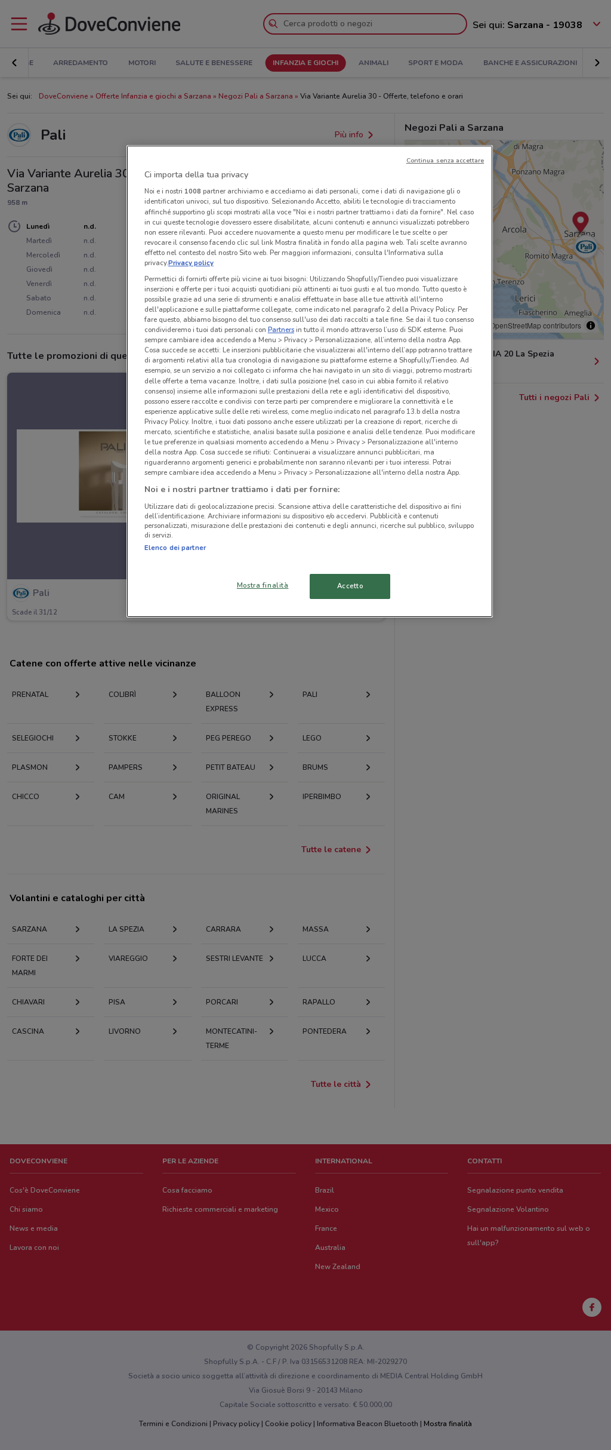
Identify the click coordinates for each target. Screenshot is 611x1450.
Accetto (350, 586)
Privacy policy (191, 263)
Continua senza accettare (445, 160)
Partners (281, 329)
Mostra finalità (263, 585)
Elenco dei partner (175, 547)
